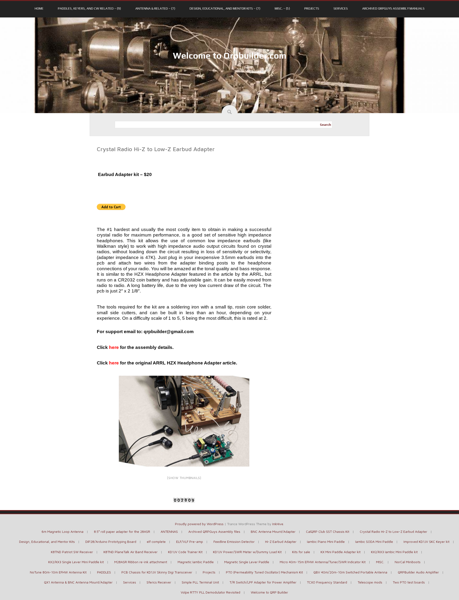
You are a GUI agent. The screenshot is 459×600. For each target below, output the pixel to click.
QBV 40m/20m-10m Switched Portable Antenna (350, 572)
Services (340, 8)
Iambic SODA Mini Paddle (374, 541)
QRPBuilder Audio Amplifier (418, 572)
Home (39, 8)
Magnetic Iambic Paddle (196, 562)
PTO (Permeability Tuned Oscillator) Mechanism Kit (264, 572)
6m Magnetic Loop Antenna (62, 531)
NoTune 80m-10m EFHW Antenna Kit (58, 572)
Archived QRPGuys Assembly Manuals (393, 8)
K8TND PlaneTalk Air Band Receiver (131, 552)
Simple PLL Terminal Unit (200, 582)
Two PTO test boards (409, 582)
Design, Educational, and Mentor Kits (47, 541)
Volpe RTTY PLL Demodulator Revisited (210, 592)
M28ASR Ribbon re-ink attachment (140, 562)
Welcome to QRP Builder (269, 592)
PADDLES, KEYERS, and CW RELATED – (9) (89, 8)
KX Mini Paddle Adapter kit (341, 552)
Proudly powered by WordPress (199, 524)
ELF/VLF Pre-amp (189, 541)
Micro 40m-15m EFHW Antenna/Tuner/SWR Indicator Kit (323, 562)
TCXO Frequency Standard (327, 582)
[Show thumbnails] (184, 478)
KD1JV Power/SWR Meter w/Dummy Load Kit (247, 552)
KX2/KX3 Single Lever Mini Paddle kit (76, 562)
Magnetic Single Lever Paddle (246, 562)
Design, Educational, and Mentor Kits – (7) (225, 8)
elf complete (156, 541)
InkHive (277, 524)
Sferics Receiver (159, 582)
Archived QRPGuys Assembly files (214, 531)
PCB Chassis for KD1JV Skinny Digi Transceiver (156, 572)
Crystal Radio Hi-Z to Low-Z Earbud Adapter (393, 531)
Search (325, 125)
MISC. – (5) (282, 8)
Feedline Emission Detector (234, 541)
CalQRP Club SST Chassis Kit (327, 531)
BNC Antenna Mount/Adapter (273, 531)
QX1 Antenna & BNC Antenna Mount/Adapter (78, 582)
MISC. (380, 562)
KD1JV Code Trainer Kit (185, 552)
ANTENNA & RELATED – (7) (155, 8)
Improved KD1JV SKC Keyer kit (426, 541)
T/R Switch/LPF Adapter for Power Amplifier (263, 582)
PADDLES (104, 572)
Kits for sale (301, 552)
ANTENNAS (169, 531)
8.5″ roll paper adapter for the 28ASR (122, 531)
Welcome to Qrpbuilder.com (229, 55)
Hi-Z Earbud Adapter (280, 541)
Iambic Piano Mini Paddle (326, 541)
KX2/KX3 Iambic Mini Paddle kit (394, 552)
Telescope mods (370, 582)
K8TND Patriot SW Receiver (72, 552)
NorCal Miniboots (408, 562)
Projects (311, 8)
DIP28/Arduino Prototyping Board (110, 541)
